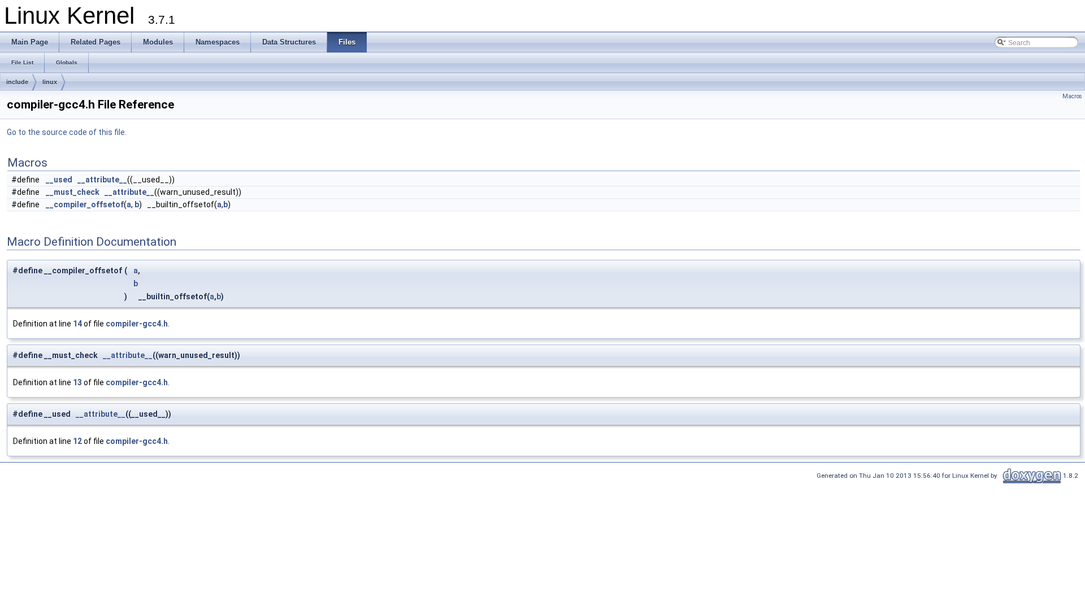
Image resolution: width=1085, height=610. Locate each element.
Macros (1072, 96)
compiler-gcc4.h (137, 323)
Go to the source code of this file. (67, 132)
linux (49, 82)
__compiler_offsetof (85, 204)
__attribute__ (102, 179)
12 (77, 441)
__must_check (72, 192)
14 (77, 323)
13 (77, 382)
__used (59, 179)
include (17, 82)
